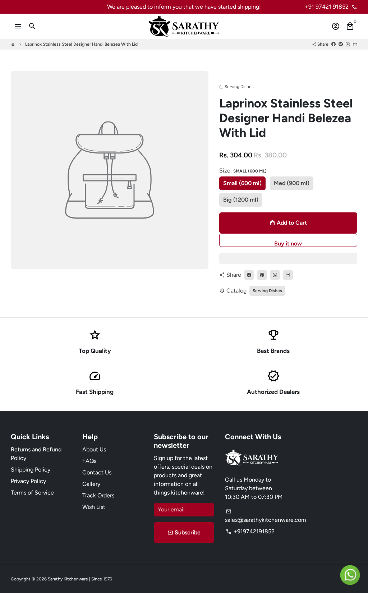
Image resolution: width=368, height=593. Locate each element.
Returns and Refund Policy (36, 453)
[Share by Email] (355, 44)
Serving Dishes (236, 86)
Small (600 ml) (242, 183)
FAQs (89, 461)
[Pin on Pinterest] (341, 44)
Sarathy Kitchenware (68, 578)
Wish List (93, 507)
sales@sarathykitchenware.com (265, 516)
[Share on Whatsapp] (348, 44)
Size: (243, 170)
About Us (94, 449)
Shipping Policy (30, 469)
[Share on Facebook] (333, 44)
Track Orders (98, 495)
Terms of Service (32, 492)
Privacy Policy (28, 481)
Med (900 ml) (291, 183)
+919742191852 (250, 531)
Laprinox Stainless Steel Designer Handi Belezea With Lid (81, 44)
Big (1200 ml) (240, 199)
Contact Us (96, 472)
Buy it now (288, 243)
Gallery (91, 484)
